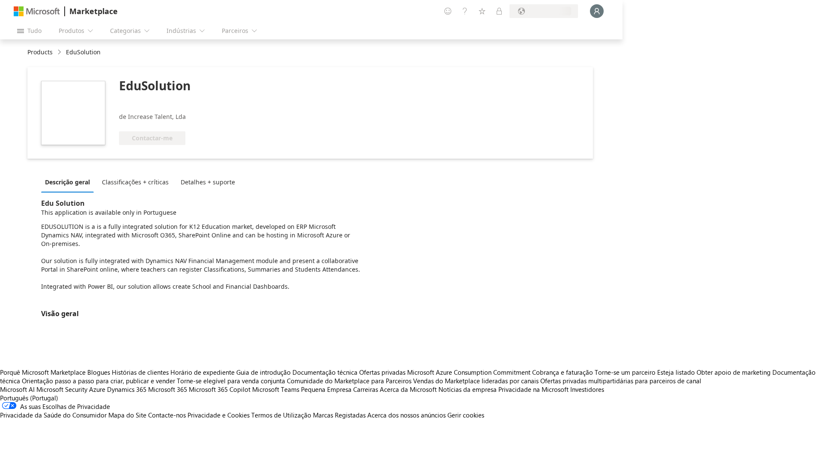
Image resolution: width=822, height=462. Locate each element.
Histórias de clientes (140, 372)
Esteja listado (676, 372)
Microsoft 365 (167, 389)
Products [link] (40, 52)
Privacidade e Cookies (219, 415)
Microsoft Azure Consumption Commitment (469, 372)
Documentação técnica (324, 372)
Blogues (98, 372)
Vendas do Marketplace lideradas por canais (476, 380)
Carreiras (365, 389)
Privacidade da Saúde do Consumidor (53, 415)
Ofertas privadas (382, 372)
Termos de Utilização (281, 415)
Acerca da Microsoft (408, 389)
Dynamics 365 (126, 389)
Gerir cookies (465, 415)
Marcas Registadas (339, 415)
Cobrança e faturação (562, 372)
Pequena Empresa (326, 389)
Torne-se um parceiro (625, 372)
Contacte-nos (167, 415)
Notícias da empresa (467, 389)
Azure (97, 389)
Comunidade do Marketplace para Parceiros (349, 380)
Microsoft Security (61, 389)
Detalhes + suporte (208, 182)
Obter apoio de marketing (734, 372)
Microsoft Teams (275, 389)
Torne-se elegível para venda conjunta (231, 380)
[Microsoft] (37, 11)
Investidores (587, 389)
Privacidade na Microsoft (533, 389)
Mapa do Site (127, 415)
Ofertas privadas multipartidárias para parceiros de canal (620, 380)
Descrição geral (67, 182)
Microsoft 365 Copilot (219, 389)
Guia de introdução (263, 372)
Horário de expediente (202, 372)
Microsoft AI (17, 389)
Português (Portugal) (29, 398)
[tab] (69, 181)
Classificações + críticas (135, 182)
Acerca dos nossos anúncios (406, 415)
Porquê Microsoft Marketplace (43, 372)
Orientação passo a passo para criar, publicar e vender (98, 380)
